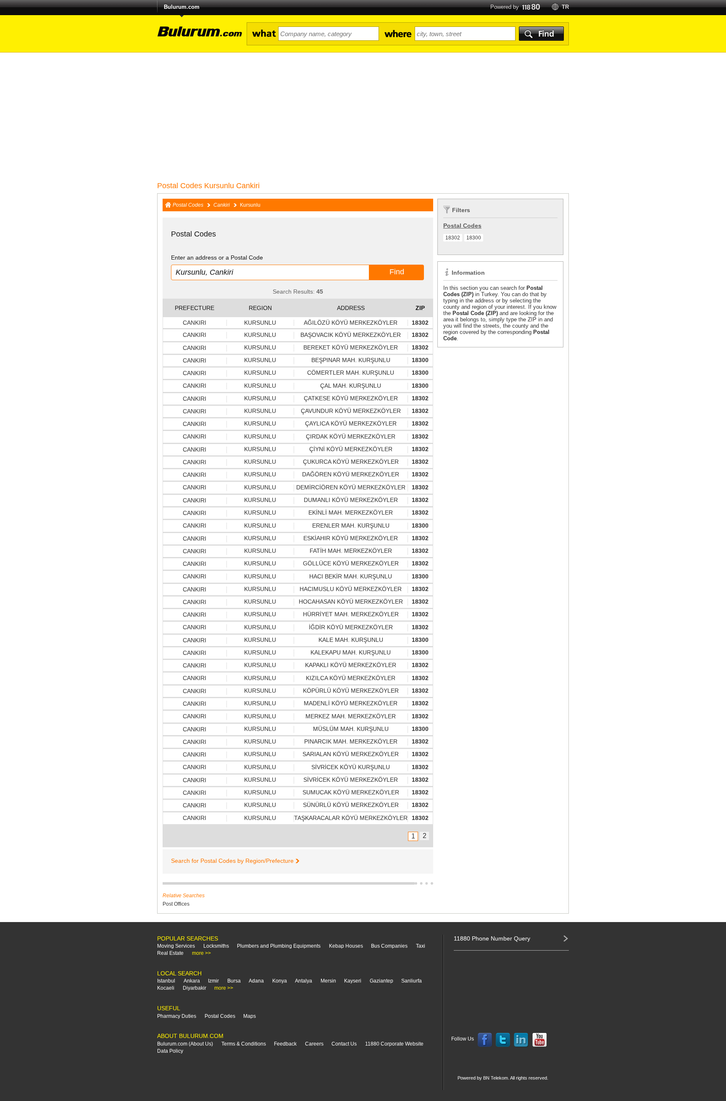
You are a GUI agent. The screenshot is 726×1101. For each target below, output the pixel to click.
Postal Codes (188, 205)
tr (565, 7)
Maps (249, 1016)
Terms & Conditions (243, 1044)
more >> (201, 953)
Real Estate (170, 953)
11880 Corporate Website (394, 1044)
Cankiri (221, 205)
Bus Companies (389, 946)
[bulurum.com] (197, 36)
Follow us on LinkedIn (521, 1040)
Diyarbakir (194, 988)
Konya (279, 981)
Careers (314, 1044)
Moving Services (176, 946)
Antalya (303, 981)
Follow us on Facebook (484, 1040)
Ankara (192, 981)
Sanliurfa (411, 981)
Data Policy (170, 1051)
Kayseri (352, 981)
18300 (473, 238)
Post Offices (176, 904)
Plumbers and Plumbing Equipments (279, 946)
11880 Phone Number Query (492, 938)
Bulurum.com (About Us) (185, 1044)
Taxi (420, 946)
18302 (452, 238)
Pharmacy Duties (176, 1016)
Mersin (328, 981)
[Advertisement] (363, 115)
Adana (256, 981)
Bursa (234, 981)
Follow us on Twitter (502, 1040)
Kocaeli (165, 988)
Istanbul (166, 981)
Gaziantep (381, 981)
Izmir (213, 981)
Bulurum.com (182, 7)
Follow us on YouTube (539, 1040)
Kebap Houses (346, 946)
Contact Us (344, 1044)
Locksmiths (216, 946)
